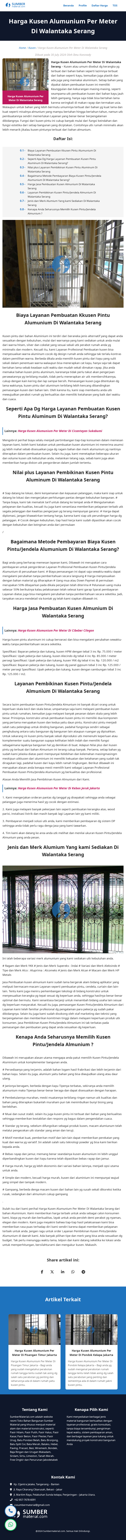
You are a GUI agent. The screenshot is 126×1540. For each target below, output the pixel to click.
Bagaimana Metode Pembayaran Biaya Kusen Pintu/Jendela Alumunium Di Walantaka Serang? (64, 178)
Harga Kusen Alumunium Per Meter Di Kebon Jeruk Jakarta (59, 788)
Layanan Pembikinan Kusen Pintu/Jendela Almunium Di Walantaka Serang (62, 194)
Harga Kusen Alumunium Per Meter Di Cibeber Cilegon (56, 630)
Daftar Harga (100, 5)
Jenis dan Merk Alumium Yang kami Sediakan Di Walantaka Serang (64, 203)
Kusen (32, 48)
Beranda (68, 5)
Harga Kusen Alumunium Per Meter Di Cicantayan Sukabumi (60, 431)
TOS (115, 5)
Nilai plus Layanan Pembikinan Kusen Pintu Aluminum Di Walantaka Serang (62, 169)
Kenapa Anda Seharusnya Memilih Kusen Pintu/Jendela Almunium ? (62, 211)
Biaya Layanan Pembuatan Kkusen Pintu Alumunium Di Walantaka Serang (62, 152)
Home (22, 48)
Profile (83, 5)
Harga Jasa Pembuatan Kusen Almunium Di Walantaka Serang (61, 186)
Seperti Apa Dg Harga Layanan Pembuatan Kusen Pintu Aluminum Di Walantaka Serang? (62, 161)
